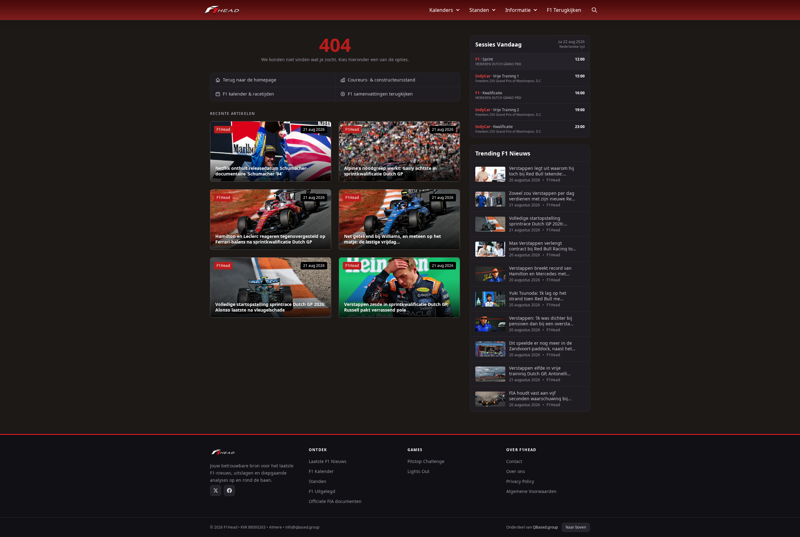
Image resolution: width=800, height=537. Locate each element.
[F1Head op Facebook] (229, 490)
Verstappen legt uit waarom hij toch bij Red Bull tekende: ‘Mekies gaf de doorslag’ (541, 170)
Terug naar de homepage (249, 80)
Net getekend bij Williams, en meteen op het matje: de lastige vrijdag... (392, 239)
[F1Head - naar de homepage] (221, 9)
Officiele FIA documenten (335, 501)
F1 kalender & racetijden (248, 94)
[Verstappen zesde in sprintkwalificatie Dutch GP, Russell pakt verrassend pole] (399, 288)
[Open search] (594, 10)
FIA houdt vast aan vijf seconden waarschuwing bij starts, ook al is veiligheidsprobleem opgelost (540, 395)
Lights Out (418, 471)
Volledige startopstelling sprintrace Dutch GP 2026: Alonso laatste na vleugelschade (270, 307)
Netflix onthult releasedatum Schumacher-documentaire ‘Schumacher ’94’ (261, 170)
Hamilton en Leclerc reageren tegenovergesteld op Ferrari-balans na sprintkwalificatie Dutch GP (270, 239)
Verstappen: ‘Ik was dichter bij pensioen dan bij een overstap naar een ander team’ (541, 320)
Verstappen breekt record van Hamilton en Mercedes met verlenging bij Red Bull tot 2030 (542, 270)
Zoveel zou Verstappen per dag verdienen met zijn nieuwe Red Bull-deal (541, 195)
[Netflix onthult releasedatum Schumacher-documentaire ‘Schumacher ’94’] (270, 151)
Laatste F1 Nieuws (328, 461)
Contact (514, 461)
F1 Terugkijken (564, 10)
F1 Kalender (321, 471)
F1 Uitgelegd (322, 491)
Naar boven (576, 527)
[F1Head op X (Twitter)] (215, 490)
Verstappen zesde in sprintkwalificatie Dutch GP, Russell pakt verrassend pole (396, 307)
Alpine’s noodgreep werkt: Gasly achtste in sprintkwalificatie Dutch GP (390, 170)
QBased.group (545, 527)
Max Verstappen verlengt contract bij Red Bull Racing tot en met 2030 (541, 245)
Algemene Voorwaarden (531, 491)
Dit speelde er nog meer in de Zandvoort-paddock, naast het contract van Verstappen (540, 345)
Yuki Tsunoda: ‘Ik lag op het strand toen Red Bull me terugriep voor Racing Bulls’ (538, 295)
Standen (479, 10)
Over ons (515, 471)
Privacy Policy (520, 481)
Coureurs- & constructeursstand (381, 80)
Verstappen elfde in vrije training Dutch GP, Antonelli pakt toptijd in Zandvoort (538, 370)
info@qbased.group (302, 527)
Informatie (518, 10)
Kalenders (441, 10)
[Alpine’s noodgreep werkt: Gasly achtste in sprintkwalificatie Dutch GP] (399, 151)
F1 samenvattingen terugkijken (380, 94)
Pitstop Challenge (426, 461)
